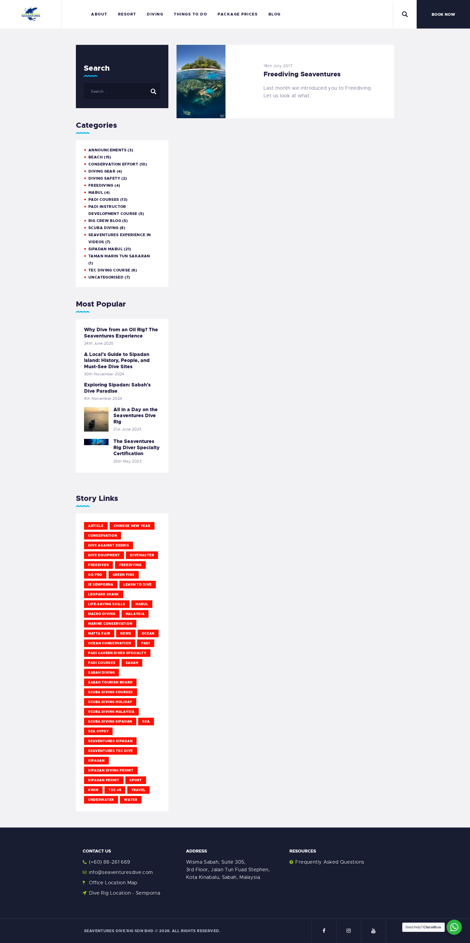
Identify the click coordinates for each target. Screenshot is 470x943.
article (96, 526)
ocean (148, 633)
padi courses (101, 663)
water (130, 800)
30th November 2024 (104, 373)
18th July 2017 (278, 65)
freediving (130, 565)
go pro (95, 575)
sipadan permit (103, 780)
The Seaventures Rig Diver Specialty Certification (136, 447)
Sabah (132, 663)
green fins (124, 575)
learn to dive (137, 584)
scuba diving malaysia (111, 712)
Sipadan (96, 760)
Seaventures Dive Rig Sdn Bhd (119, 930)
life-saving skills (106, 604)
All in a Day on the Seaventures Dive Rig (135, 416)
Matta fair (99, 633)
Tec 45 (115, 790)
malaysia (135, 614)
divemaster (142, 555)
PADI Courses (103, 199)
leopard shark (103, 594)
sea (146, 721)
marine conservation (110, 624)
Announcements (107, 150)
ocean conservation (109, 643)
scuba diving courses (110, 692)
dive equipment (104, 555)
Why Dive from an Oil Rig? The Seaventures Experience (121, 333)
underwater (101, 800)
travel (138, 790)
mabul (95, 192)
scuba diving (103, 227)
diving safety (104, 178)
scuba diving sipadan (110, 721)
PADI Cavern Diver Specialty (117, 653)
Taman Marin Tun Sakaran (119, 256)
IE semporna (100, 584)
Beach (95, 157)
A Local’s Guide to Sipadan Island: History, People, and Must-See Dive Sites (117, 360)
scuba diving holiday (110, 702)
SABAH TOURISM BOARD (110, 682)
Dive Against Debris (108, 545)
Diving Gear (101, 171)
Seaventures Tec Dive (110, 751)
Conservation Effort (113, 164)
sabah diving (101, 672)
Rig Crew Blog (104, 220)
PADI (145, 643)
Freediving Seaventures (302, 74)
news (125, 633)
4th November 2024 (103, 398)
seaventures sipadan (110, 741)
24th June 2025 (98, 343)
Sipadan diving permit (111, 770)
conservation (102, 535)
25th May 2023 (127, 461)
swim (93, 790)
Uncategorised (105, 277)
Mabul (141, 604)
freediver (98, 565)
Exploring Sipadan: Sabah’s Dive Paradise (117, 388)
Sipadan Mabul (105, 248)
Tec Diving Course (109, 270)
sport (135, 780)
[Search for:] (122, 91)
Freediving (100, 185)
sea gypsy (98, 731)
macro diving (101, 614)
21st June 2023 (127, 429)
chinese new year (132, 526)
